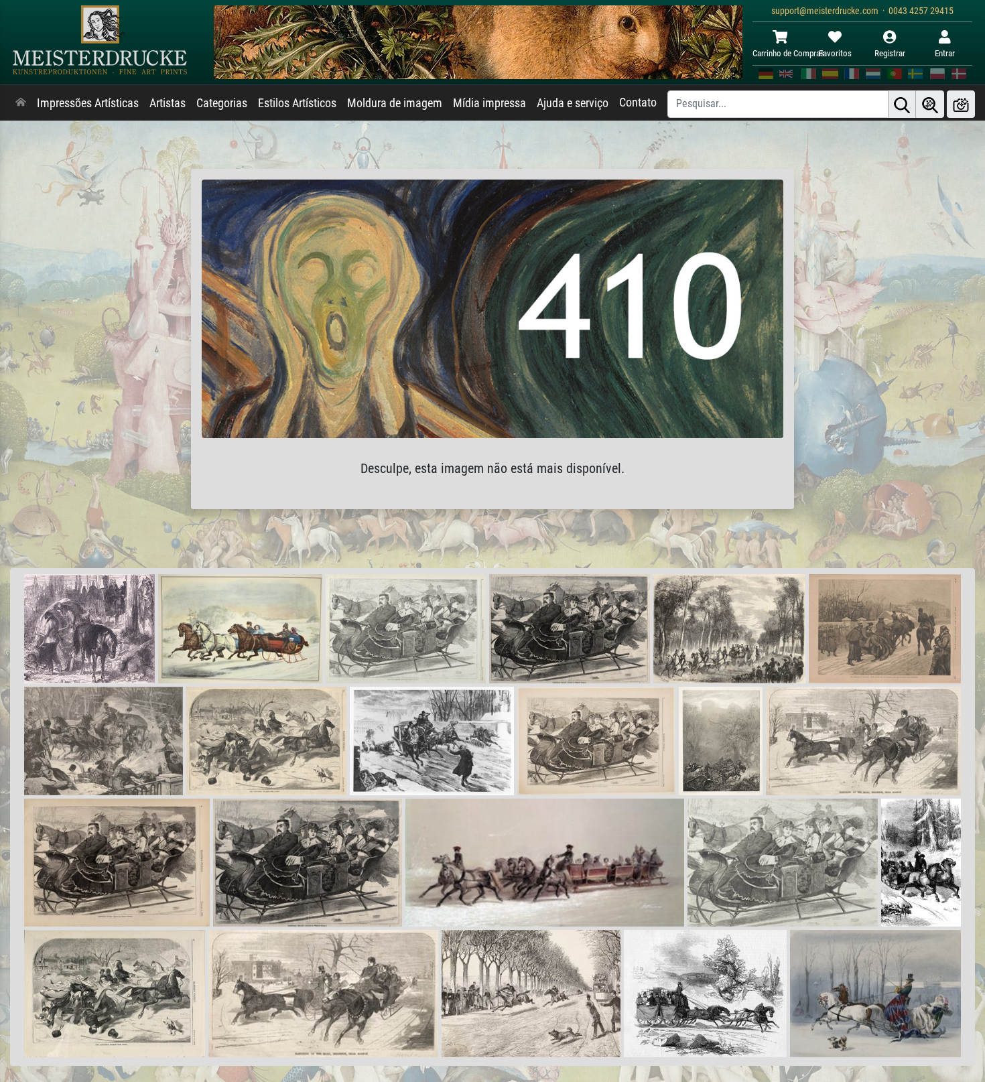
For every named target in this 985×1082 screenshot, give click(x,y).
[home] (20, 103)
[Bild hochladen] (961, 104)
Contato (638, 102)
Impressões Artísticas (88, 103)
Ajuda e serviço (572, 103)
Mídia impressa (489, 103)
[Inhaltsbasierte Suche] (930, 104)
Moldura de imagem (394, 103)
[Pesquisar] (902, 104)
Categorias (221, 103)
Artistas (167, 103)
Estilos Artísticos (297, 103)
